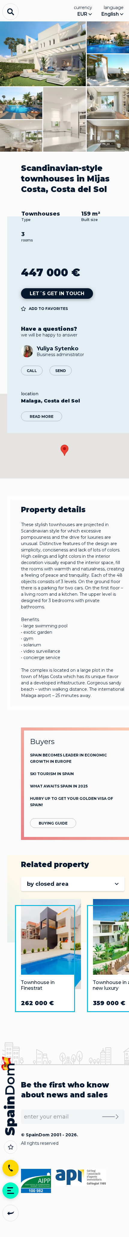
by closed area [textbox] (47, 884)
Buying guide (53, 823)
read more (41, 416)
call (32, 370)
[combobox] (72, 884)
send (60, 370)
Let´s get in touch (57, 293)
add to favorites (48, 308)
